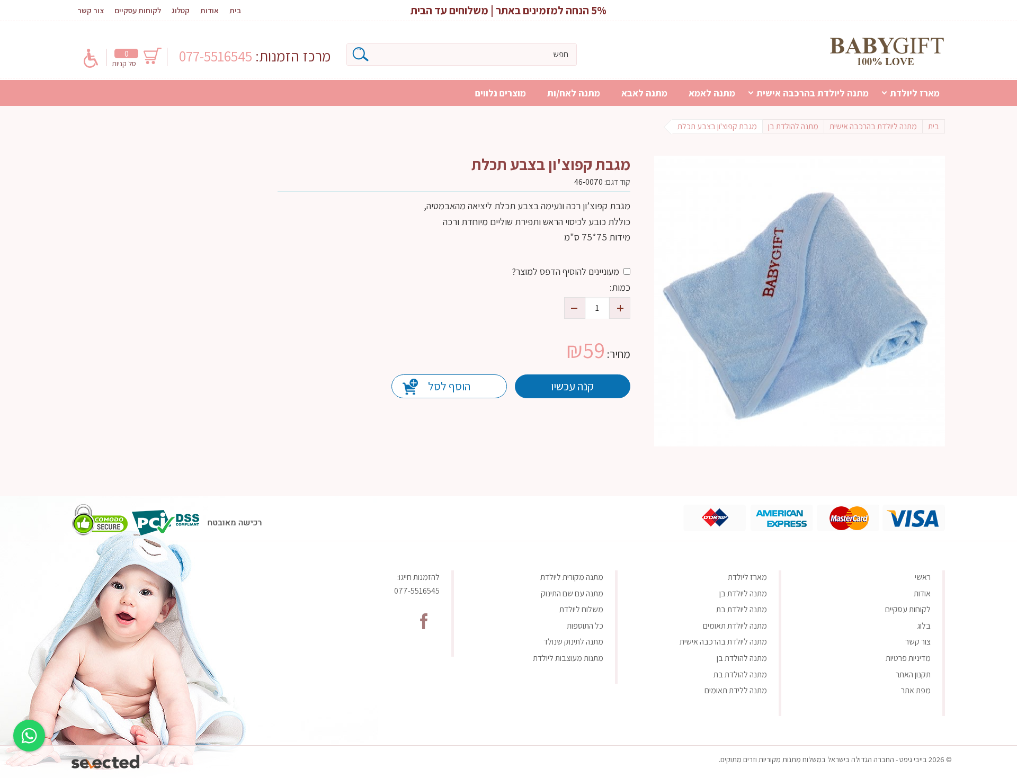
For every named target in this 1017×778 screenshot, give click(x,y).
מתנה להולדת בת (740, 674)
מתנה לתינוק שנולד (573, 641)
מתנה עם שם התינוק (572, 593)
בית (235, 10)
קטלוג (181, 10)
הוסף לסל (449, 386)
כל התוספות (585, 625)
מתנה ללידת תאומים (735, 690)
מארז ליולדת (915, 93)
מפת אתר (916, 690)
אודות (209, 10)
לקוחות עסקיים (137, 10)
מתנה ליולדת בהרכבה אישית (812, 93)
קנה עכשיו (572, 386)
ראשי (923, 577)
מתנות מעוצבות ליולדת (568, 658)
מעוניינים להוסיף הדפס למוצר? (565, 271)
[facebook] (424, 621)
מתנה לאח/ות (573, 93)
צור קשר (90, 10)
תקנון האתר (913, 674)
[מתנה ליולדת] (887, 51)
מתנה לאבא (644, 93)
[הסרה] (574, 308)
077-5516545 (217, 56)
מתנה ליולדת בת (741, 609)
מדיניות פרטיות (908, 658)
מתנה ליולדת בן (743, 593)
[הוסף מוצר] (619, 308)
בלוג (924, 625)
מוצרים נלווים (500, 93)
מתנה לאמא (712, 93)
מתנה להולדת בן (742, 658)
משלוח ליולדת (581, 609)
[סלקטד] (106, 759)
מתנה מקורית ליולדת (571, 577)
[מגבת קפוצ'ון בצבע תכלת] (799, 301)
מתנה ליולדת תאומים (735, 625)
